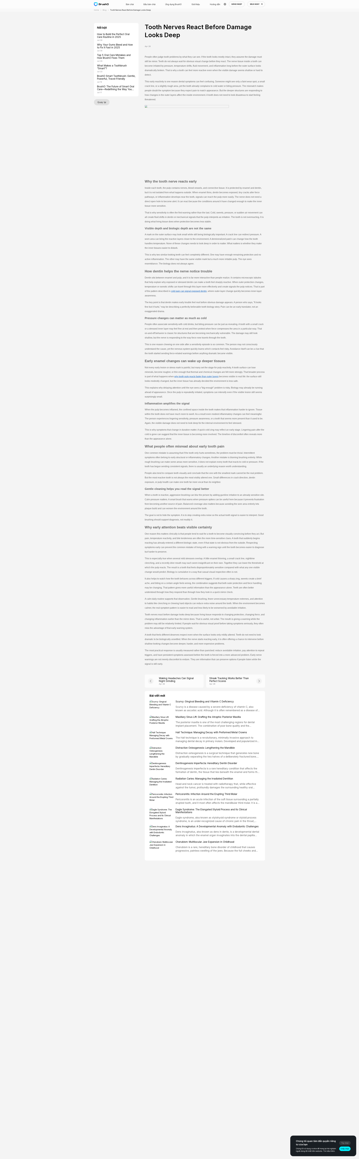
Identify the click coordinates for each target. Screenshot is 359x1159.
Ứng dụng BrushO (173, 4)
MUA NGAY (254, 4)
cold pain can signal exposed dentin (189, 291)
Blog (104, 10)
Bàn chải (130, 4)
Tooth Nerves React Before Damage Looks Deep (130, 10)
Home (96, 10)
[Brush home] (101, 4)
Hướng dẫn (215, 4)
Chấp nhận (344, 1149)
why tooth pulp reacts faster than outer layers (196, 376)
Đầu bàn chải (149, 4)
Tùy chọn (345, 1143)
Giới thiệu (196, 4)
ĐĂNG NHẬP (237, 4)
